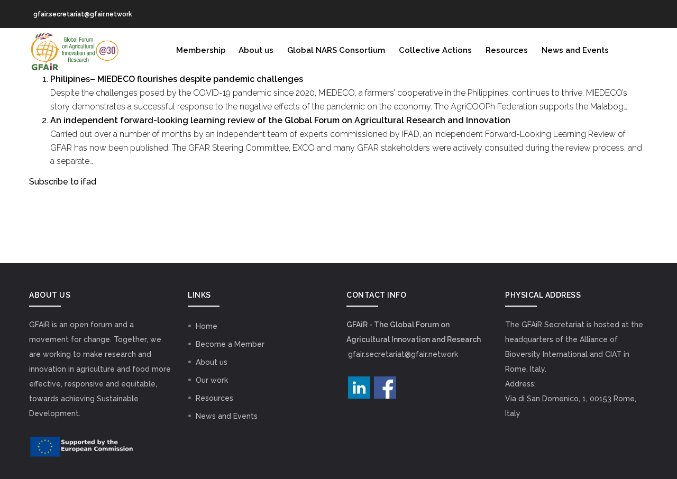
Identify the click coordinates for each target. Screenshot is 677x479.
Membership (201, 50)
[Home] (74, 49)
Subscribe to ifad (62, 182)
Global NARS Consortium (336, 50)
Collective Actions (435, 50)
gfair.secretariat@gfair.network (403, 354)
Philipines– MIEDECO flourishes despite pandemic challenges (176, 79)
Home (206, 326)
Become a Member (230, 344)
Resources (507, 50)
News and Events (575, 50)
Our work (212, 380)
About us (256, 50)
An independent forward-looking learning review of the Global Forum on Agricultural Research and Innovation (280, 120)
